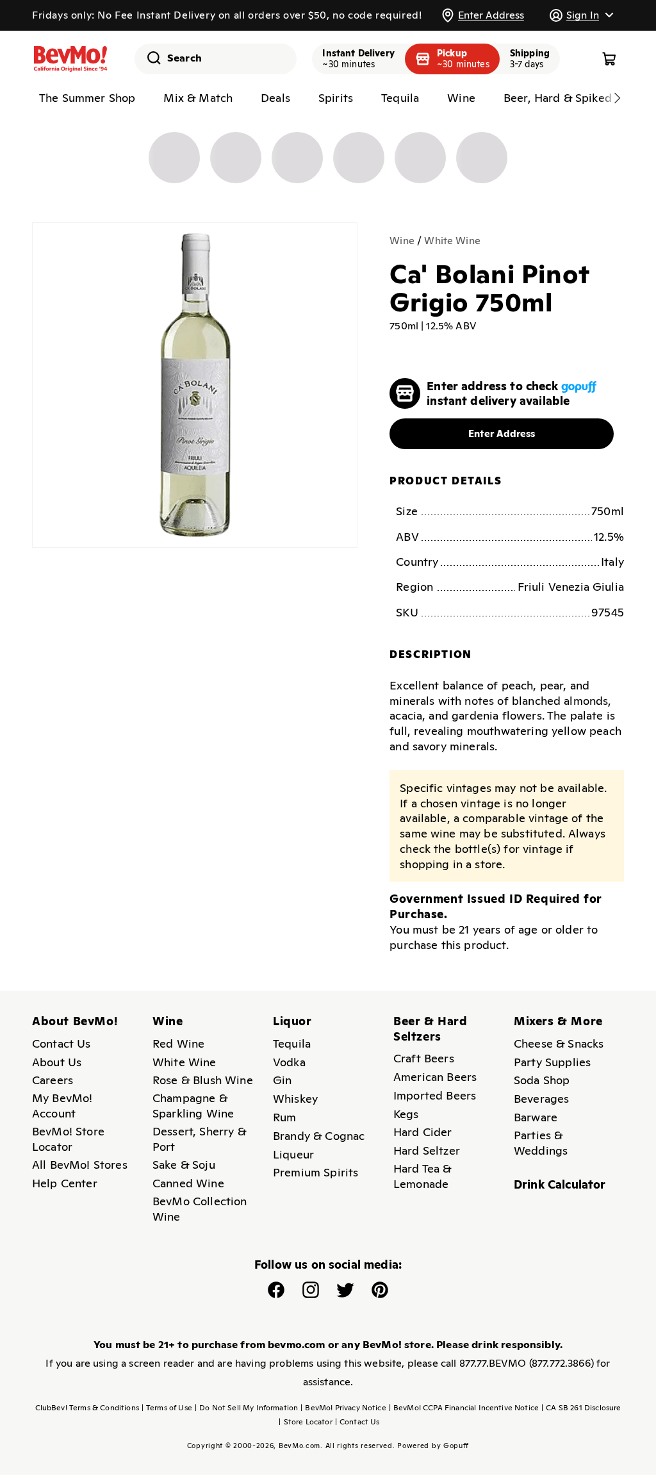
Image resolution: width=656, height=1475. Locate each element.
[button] (581, 15)
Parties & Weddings (541, 1143)
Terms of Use (167, 1408)
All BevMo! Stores (79, 1164)
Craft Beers (423, 1058)
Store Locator (305, 1422)
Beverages (541, 1098)
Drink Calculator (560, 1184)
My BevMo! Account (62, 1106)
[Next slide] (617, 98)
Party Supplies (552, 1062)
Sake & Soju (183, 1164)
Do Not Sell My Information (246, 1408)
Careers (52, 1080)
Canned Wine (188, 1183)
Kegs (406, 1114)
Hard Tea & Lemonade (422, 1176)
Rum (284, 1117)
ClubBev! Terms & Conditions (87, 1408)
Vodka (289, 1062)
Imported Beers (434, 1095)
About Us (56, 1062)
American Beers (435, 1076)
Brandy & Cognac (319, 1135)
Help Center (64, 1183)
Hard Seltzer (426, 1150)
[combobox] (215, 59)
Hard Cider (422, 1132)
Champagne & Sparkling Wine (193, 1106)
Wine (402, 240)
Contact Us (61, 1043)
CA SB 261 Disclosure (581, 1408)
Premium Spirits (315, 1172)
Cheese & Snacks (558, 1043)
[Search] (149, 58)
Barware (535, 1117)
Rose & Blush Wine (202, 1080)
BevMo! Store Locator (68, 1139)
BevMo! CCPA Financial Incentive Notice (464, 1408)
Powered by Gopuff (433, 1445)
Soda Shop (542, 1080)
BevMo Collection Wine (199, 1209)
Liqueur (293, 1154)
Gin (282, 1080)
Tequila (292, 1043)
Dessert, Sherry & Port (199, 1139)
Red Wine (178, 1043)
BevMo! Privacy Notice (343, 1408)
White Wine (452, 240)
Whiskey (295, 1098)
